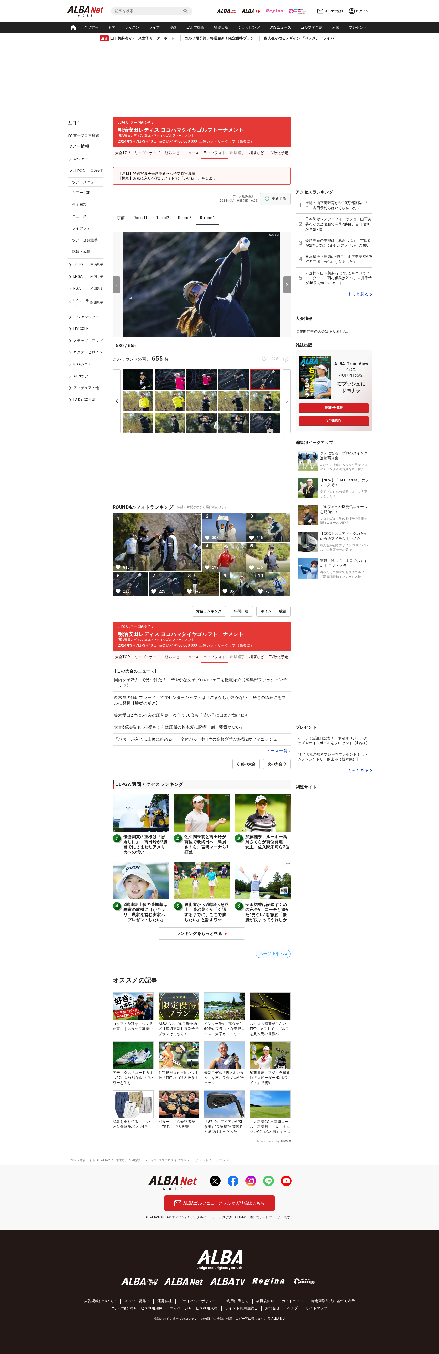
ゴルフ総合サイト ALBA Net (90, 1160)
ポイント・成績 (273, 611)
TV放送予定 (278, 153)
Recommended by (267, 1141)
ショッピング (249, 27)
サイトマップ (316, 1308)
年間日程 (79, 204)
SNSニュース (280, 27)
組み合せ (172, 153)
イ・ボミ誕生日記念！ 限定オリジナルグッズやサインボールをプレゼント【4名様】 (333, 740)
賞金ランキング (209, 611)
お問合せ (272, 1308)
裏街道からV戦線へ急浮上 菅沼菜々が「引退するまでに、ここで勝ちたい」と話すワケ (206, 912)
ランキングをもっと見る (199, 933)
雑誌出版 (221, 27)
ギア (111, 27)
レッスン (132, 27)
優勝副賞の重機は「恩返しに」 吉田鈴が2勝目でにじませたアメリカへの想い (145, 844)
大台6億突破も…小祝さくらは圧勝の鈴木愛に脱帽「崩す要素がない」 (179, 727)
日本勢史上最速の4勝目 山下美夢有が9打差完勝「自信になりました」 (338, 259)
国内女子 (121, 1160)
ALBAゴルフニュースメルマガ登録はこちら (223, 1203)
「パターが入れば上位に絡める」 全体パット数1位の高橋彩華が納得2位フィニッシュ (195, 739)
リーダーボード (147, 153)
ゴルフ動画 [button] (195, 27)
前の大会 (248, 764)
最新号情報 (334, 407)
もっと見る (358, 294)
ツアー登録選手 (85, 240)
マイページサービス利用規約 (193, 1308)
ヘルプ (292, 1308)
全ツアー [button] (91, 27)
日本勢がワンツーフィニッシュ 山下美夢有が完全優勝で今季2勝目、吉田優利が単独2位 (338, 224)
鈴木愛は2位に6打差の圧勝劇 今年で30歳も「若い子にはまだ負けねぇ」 (183, 715)
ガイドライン (293, 1301)
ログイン (362, 11)
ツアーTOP (81, 193)
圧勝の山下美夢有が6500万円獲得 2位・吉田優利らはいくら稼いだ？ (336, 205)
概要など (256, 153)
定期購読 (333, 420)
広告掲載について (98, 1301)
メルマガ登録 (333, 11)
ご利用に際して (236, 1301)
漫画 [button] (173, 27)
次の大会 (275, 764)
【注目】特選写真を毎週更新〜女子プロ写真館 (156, 173)
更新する (279, 198)
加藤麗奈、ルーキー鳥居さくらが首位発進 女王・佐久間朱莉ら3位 (267, 841)
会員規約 (263, 1301)
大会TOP (122, 153)
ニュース (79, 216)
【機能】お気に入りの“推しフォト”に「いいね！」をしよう (167, 178)
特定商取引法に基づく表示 (333, 1301)
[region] (87, 276)
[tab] (121, 218)
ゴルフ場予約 (312, 27)
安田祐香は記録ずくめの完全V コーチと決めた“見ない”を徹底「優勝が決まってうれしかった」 (267, 914)
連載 (335, 27)
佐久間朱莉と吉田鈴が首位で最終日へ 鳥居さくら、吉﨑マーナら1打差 (206, 844)
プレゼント (358, 27)
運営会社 (164, 1301)
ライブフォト (83, 228)
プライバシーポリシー (197, 1301)
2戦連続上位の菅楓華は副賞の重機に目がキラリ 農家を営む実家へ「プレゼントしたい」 (145, 912)
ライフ (154, 27)
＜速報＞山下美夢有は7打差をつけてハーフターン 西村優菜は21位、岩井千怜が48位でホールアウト (338, 278)
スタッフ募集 (135, 1301)
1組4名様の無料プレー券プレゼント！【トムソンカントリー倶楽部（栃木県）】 (333, 756)
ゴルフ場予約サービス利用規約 (137, 1308)
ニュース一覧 (274, 750)
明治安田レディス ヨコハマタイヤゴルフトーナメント (170, 1160)
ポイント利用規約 (239, 1308)
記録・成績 (81, 252)
